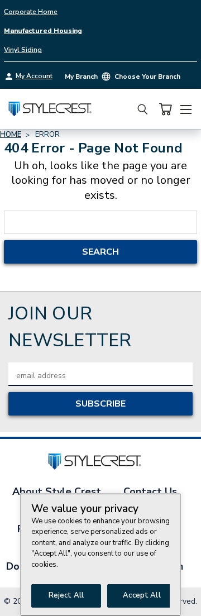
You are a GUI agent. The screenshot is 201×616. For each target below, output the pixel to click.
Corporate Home (31, 11)
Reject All (66, 595)
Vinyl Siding (23, 49)
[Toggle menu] (185, 108)
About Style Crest (56, 491)
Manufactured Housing (43, 30)
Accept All (141, 595)
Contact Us (150, 491)
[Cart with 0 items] (165, 109)
